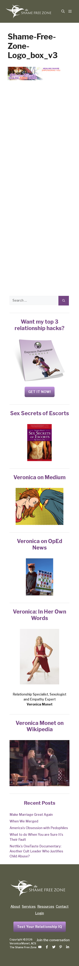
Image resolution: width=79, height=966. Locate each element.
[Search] (63, 300)
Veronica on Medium (39, 477)
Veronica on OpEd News (39, 544)
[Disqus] (39, 141)
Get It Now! (39, 392)
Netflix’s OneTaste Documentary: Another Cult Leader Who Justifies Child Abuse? (36, 851)
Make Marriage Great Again (31, 815)
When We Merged (24, 821)
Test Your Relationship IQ (39, 927)
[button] (63, 11)
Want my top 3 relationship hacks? (39, 324)
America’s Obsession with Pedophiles (39, 828)
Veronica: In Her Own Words (39, 614)
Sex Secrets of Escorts (39, 413)
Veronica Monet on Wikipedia (40, 726)
